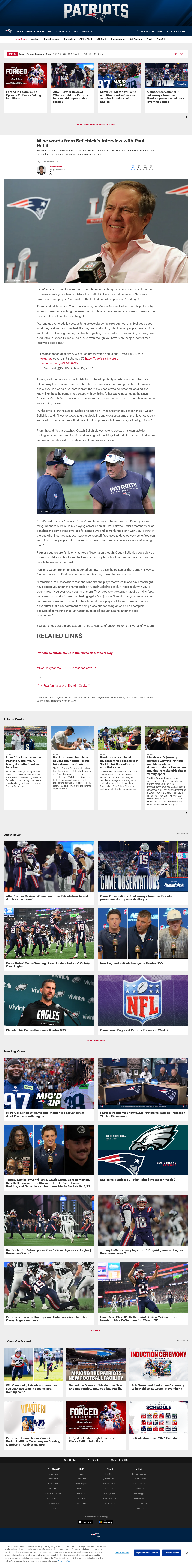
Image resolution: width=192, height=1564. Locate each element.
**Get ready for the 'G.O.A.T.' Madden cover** (66, 668)
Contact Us (139, 1508)
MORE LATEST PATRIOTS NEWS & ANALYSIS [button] (96, 124)
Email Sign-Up (139, 1484)
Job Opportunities (139, 1503)
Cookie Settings (122, 1552)
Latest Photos (53, 1488)
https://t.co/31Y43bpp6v (101, 358)
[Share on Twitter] (139, 169)
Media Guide (139, 1498)
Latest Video (53, 1479)
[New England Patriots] (96, 1536)
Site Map (53, 1508)
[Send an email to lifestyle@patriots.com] (50, 173)
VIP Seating (109, 1488)
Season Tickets (109, 1484)
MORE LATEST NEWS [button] (96, 1040)
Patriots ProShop (139, 1474)
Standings (81, 1503)
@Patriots (46, 358)
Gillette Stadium (109, 1498)
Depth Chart (81, 1479)
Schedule (81, 1498)
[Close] (187, 1552)
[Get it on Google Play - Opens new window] (106, 1523)
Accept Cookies (171, 1552)
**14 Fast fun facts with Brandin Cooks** (63, 685)
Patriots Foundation (53, 1493)
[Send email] (145, 169)
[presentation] (187, 117)
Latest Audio (53, 1484)
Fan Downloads (139, 1488)
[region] (96, 1553)
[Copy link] (151, 167)
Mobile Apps (139, 1493)
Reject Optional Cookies (147, 1552)
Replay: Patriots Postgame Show (35, 54)
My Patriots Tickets (109, 1479)
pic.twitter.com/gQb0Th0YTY (59, 363)
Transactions (81, 1493)
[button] (88, 117)
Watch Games (109, 1503)
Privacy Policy (64, 1561)
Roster (81, 1474)
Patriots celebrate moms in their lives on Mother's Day (75, 653)
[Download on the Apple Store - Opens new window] (85, 1522)
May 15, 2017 (83, 368)
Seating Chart (109, 1493)
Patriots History (53, 1498)
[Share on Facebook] (133, 169)
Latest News (53, 1474)
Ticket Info (109, 1474)
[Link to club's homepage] (8, 31)
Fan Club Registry (139, 1479)
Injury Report (81, 1484)
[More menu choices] (97, 31)
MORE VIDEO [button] (96, 1330)
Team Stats (81, 1488)
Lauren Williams (55, 167)
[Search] (138, 31)
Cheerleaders (53, 1503)
